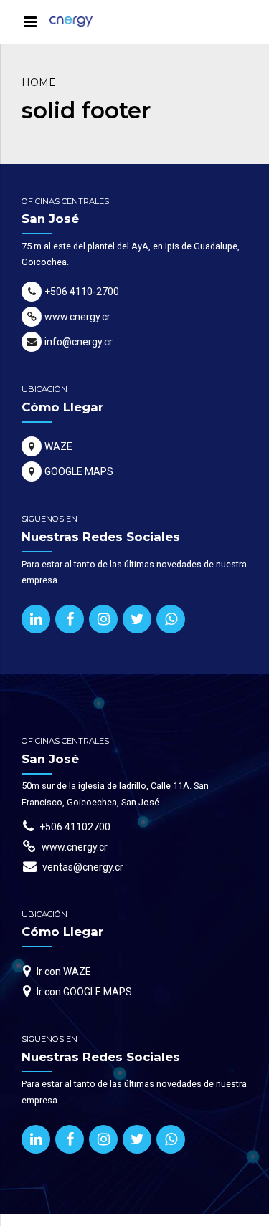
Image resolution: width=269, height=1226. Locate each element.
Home (39, 82)
